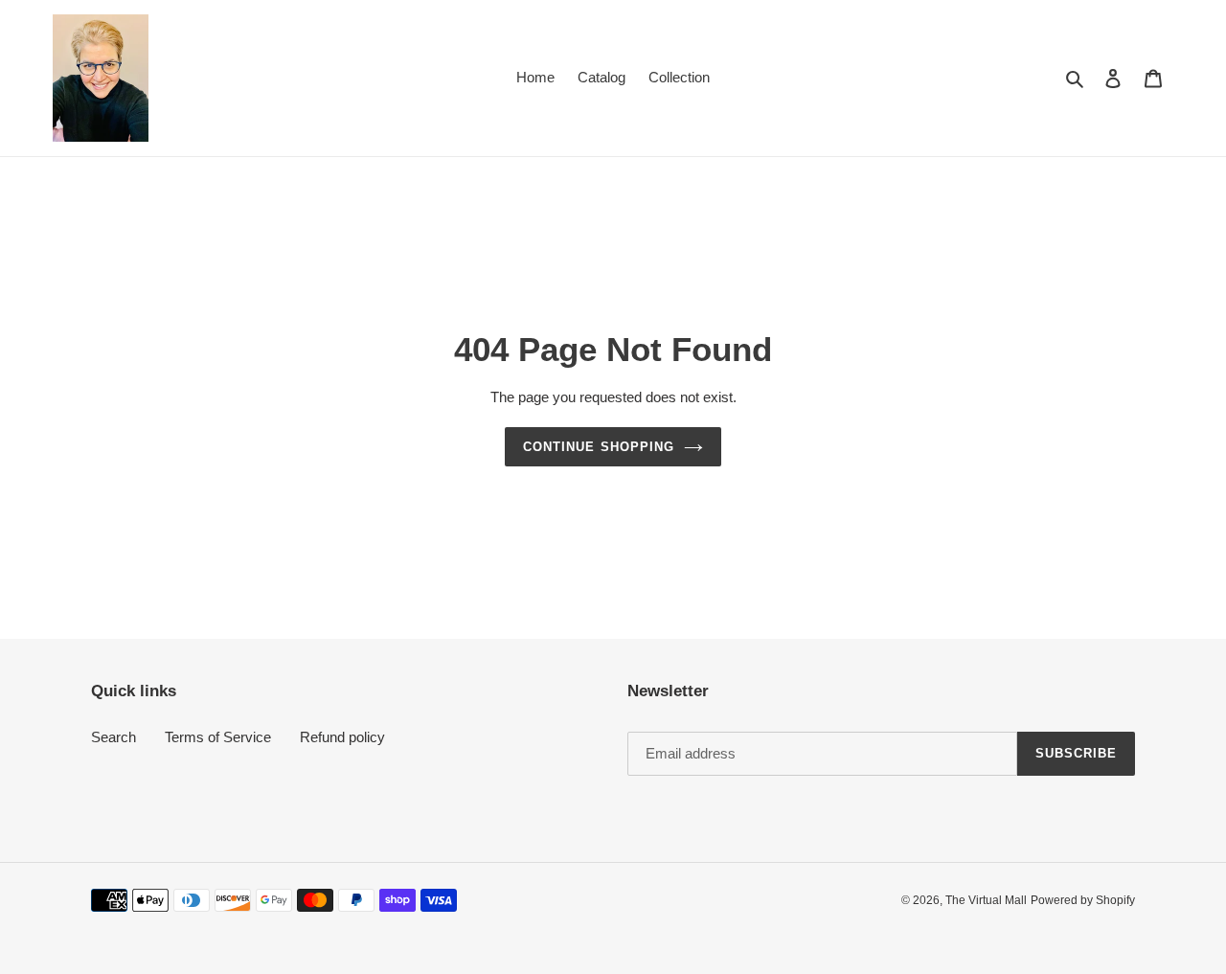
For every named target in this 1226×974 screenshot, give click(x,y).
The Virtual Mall (986, 900)
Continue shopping (598, 447)
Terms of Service (218, 737)
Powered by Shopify (1083, 900)
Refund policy (342, 737)
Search (113, 737)
